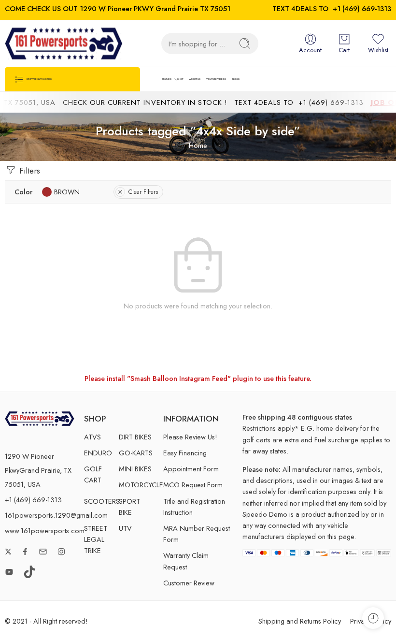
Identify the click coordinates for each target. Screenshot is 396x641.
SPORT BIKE (129, 506)
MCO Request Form (193, 485)
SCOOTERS (101, 501)
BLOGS (236, 79)
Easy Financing (185, 453)
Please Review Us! (190, 437)
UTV (125, 528)
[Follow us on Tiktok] (29, 572)
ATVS (92, 437)
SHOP (180, 79)
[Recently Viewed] (373, 618)
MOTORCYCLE (136, 485)
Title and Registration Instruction (194, 506)
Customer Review (188, 583)
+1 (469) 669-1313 (362, 8)
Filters (28, 170)
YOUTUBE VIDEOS (216, 79)
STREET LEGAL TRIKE (95, 539)
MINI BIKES (135, 469)
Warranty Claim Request (186, 560)
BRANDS (166, 79)
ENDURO (98, 453)
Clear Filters (143, 192)
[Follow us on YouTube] (9, 572)
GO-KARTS (136, 453)
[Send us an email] (43, 551)
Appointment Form (191, 469)
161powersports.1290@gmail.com (56, 515)
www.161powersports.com (45, 530)
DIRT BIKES (135, 437)
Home (198, 145)
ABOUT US (194, 79)
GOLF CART (93, 474)
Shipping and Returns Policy (299, 621)
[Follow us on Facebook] (25, 551)
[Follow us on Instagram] (61, 551)
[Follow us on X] (8, 551)
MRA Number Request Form (196, 533)
